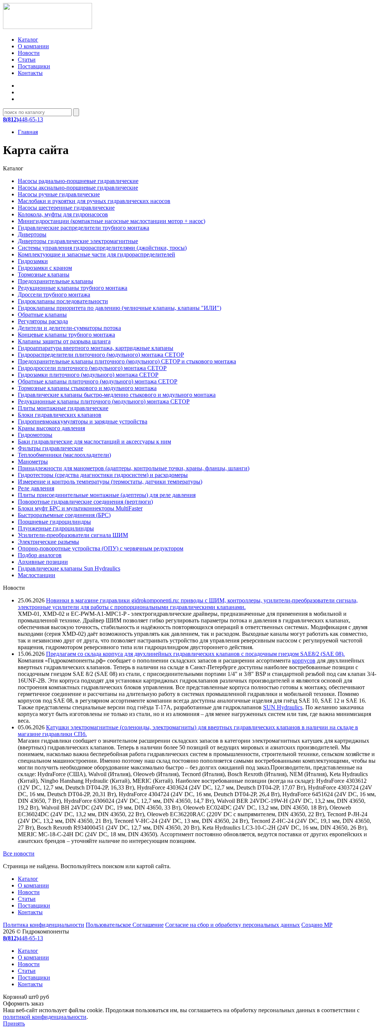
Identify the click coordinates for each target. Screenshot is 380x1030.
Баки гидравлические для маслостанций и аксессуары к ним (94, 441)
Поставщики (34, 66)
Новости (29, 53)
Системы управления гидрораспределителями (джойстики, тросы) (102, 248)
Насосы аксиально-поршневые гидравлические (78, 187)
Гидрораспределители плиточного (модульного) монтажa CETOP (101, 354)
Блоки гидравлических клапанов (59, 415)
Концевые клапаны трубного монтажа (66, 334)
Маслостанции (36, 575)
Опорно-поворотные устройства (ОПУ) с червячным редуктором (100, 548)
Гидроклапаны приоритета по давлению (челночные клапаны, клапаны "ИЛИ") (119, 308)
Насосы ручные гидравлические (59, 194)
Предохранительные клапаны (55, 281)
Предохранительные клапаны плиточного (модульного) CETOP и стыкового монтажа (127, 361)
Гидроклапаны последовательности (63, 301)
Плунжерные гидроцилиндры (56, 528)
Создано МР (316, 925)
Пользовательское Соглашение (125, 925)
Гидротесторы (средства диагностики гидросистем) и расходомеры (103, 475)
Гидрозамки (33, 261)
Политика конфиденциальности (43, 925)
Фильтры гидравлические (50, 448)
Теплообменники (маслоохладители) (64, 455)
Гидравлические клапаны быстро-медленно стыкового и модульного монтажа (117, 395)
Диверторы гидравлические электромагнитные (78, 241)
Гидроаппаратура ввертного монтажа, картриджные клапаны (95, 348)
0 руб (26, 997)
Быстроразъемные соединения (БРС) (64, 515)
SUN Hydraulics (282, 707)
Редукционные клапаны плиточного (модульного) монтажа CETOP (104, 401)
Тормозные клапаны (43, 274)
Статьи (27, 59)
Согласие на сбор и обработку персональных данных (232, 925)
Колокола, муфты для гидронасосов (63, 214)
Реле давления (36, 488)
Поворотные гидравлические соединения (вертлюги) (85, 501)
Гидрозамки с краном (45, 268)
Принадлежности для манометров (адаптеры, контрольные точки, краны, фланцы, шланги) (133, 468)
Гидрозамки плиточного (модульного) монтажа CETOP (88, 375)
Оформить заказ (23, 1003)
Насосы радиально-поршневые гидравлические (78, 181)
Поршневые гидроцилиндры (54, 522)
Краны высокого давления (51, 428)
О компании (33, 46)
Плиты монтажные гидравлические (63, 408)
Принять (14, 1023)
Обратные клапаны (42, 314)
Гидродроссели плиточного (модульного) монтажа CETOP (92, 368)
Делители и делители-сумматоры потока (69, 328)
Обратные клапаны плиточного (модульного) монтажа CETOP (97, 381)
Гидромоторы (35, 435)
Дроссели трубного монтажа (54, 294)
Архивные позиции (43, 562)
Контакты (30, 73)
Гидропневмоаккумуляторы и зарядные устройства (82, 421)
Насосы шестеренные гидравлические (66, 208)
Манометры (33, 461)
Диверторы (32, 234)
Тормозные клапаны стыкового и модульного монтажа (87, 388)
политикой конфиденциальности (44, 1017)
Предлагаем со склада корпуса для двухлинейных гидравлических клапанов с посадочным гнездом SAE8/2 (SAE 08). (195, 654)
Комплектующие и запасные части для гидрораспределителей (96, 254)
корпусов (303, 660)
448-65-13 (23, 119)
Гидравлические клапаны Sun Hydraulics (69, 568)
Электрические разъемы (48, 542)
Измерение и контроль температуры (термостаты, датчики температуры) (110, 481)
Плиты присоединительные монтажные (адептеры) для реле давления (107, 495)
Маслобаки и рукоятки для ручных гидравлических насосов (94, 201)
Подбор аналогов (40, 555)
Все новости (19, 853)
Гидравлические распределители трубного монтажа (83, 228)
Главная (28, 132)
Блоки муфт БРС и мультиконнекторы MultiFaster (80, 508)
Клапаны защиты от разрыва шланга (64, 341)
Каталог (28, 39)
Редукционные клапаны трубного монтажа (72, 288)
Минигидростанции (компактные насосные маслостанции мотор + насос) (111, 221)
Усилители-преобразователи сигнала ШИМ (73, 535)
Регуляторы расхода (43, 321)
